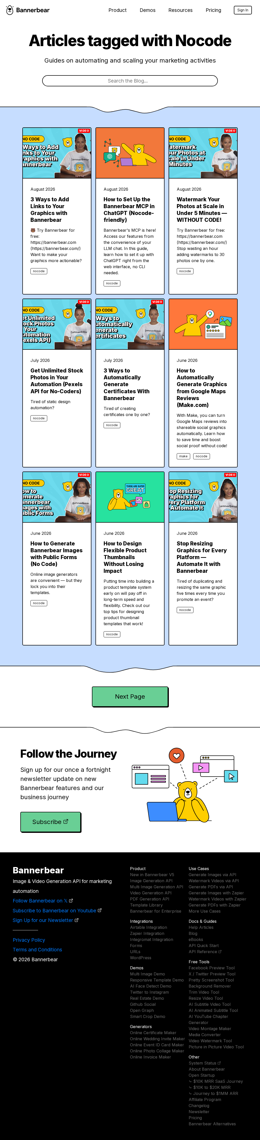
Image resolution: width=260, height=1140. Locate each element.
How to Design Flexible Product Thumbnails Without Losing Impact (125, 557)
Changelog (199, 1105)
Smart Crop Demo (147, 1016)
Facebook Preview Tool (212, 967)
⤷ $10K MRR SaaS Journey (216, 1081)
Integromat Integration (151, 939)
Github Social (143, 1004)
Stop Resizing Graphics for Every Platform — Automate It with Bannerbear (202, 557)
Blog (193, 933)
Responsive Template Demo (157, 979)
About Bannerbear (207, 1069)
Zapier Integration (147, 933)
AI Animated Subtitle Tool (213, 1010)
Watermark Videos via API (214, 880)
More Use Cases (205, 911)
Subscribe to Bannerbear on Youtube (54, 911)
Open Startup (202, 1075)
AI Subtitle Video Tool (210, 1004)
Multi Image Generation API (156, 886)
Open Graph (142, 1010)
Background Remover (210, 986)
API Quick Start (204, 945)
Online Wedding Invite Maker (157, 1038)
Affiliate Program (205, 1099)
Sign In (242, 10)
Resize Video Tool (206, 998)
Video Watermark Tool (210, 1040)
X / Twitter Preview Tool (212, 973)
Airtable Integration (148, 927)
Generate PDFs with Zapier (215, 905)
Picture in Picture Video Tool (216, 1046)
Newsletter (199, 1111)
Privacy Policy (29, 940)
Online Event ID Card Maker (157, 1044)
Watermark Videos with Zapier (218, 898)
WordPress (140, 957)
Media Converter (205, 1034)
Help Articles (201, 927)
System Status (202, 1063)
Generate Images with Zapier (216, 892)
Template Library (146, 905)
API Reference (203, 951)
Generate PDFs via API (211, 886)
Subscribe (46, 821)
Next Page (130, 696)
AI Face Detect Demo (150, 986)
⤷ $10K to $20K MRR (210, 1087)
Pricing (213, 10)
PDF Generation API (149, 898)
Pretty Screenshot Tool (211, 979)
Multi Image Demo (147, 973)
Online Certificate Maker (153, 1032)
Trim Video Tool (204, 992)
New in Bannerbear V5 (152, 874)
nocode (39, 271)
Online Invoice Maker (150, 1056)
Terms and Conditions (37, 950)
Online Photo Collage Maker (157, 1050)
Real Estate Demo (147, 998)
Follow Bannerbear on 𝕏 (40, 901)
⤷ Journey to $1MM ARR (213, 1093)
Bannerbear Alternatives (212, 1123)
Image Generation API (151, 880)
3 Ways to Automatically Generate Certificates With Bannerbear (127, 384)
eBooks (196, 939)
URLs (135, 951)
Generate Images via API (212, 874)
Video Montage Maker (210, 1028)
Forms (136, 945)
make (183, 456)
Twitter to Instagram (149, 992)
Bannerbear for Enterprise (155, 911)
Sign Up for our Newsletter (43, 920)
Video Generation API (151, 892)
